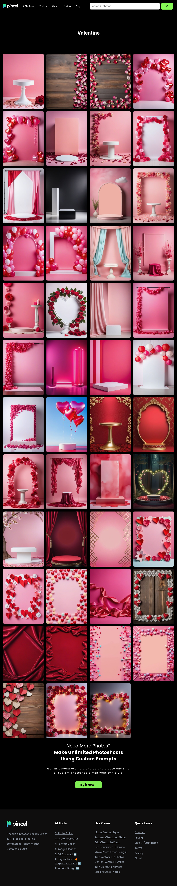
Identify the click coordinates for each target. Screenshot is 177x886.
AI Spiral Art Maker (66, 863)
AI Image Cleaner (65, 849)
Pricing (139, 837)
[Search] (167, 6)
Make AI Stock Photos (107, 872)
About (138, 858)
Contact (140, 832)
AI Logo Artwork (65, 859)
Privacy (139, 853)
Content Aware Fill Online (109, 862)
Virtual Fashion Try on (107, 832)
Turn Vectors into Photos (109, 857)
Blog (137, 842)
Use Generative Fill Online (110, 847)
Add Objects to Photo (107, 842)
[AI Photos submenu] (33, 6)
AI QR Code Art (64, 854)
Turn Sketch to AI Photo (108, 867)
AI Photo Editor (64, 833)
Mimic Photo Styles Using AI (111, 852)
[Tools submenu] (46, 6)
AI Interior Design (65, 868)
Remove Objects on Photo (110, 837)
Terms (138, 848)
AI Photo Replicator (66, 838)
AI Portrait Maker (65, 844)
